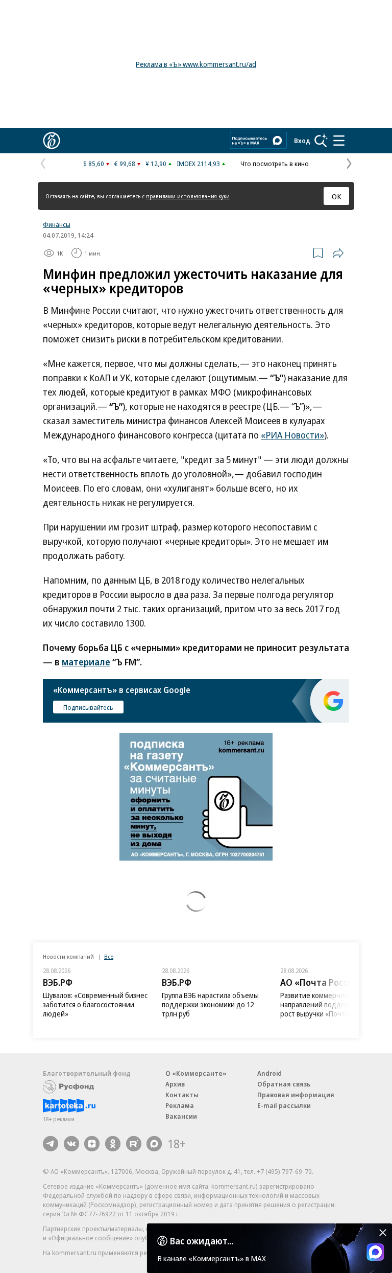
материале (86, 662)
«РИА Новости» (292, 435)
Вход (302, 140)
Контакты (182, 1094)
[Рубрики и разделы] (339, 140)
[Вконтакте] (71, 1143)
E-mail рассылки (284, 1105)
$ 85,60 (93, 163)
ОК (336, 196)
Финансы (56, 224)
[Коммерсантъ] (51, 140)
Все (108, 956)
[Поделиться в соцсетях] (338, 253)
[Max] (154, 1143)
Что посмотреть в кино (274, 163)
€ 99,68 (124, 163)
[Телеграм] (50, 1143)
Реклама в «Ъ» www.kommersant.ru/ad (196, 64)
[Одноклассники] (112, 1143)
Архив (175, 1084)
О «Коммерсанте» (196, 1073)
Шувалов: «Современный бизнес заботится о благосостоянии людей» (95, 1004)
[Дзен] (92, 1143)
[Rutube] (133, 1143)
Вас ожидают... (201, 1241)
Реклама (179, 1105)
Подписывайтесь (88, 707)
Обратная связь (283, 1084)
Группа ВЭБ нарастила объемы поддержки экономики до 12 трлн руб (210, 1004)
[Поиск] (321, 140)
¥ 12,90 (155, 163)
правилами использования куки (188, 196)
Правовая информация (295, 1094)
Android (269, 1073)
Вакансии (181, 1116)
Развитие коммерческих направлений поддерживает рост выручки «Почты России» (329, 1004)
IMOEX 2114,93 (198, 163)
